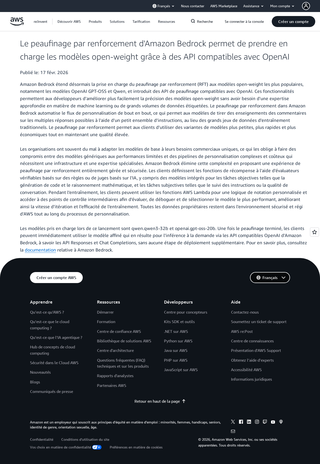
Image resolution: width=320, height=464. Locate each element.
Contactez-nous (245, 312)
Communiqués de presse (51, 391)
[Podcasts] (281, 422)
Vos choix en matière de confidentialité (60, 447)
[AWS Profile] (306, 6)
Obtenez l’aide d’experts (252, 360)
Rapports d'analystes (115, 375)
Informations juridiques (251, 379)
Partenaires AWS (111, 385)
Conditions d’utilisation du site (85, 439)
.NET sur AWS (176, 331)
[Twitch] (265, 422)
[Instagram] (257, 422)
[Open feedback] (314, 232)
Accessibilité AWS (246, 369)
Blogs (35, 381)
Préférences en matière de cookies (136, 447)
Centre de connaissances (252, 340)
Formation (106, 321)
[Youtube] (273, 422)
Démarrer (105, 312)
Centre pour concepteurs (185, 312)
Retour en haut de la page (157, 401)
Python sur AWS (178, 340)
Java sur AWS (176, 350)
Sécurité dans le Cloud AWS (54, 362)
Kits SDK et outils (179, 321)
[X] (233, 422)
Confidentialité (41, 439)
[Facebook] (241, 422)
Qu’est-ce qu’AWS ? (47, 312)
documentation (40, 250)
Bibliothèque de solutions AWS (124, 340)
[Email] (233, 432)
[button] (69, 21)
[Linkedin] (249, 422)
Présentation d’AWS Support (256, 350)
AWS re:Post (242, 331)
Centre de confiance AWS (119, 331)
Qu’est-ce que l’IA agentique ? (56, 337)
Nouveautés (40, 372)
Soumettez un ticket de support (258, 321)
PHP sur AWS (176, 360)
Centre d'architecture (115, 350)
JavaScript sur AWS (181, 369)
